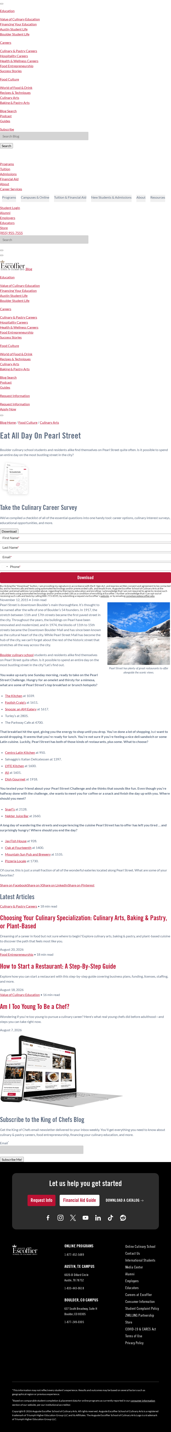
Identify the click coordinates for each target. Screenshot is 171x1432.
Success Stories (11, 71)
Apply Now (8, 409)
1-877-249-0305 (74, 1322)
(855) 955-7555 (11, 233)
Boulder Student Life (14, 34)
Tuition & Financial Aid (70, 197)
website (105, 596)
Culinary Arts (9, 98)
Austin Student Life (14, 29)
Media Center (134, 1267)
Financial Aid (9, 179)
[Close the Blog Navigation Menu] (1, 3)
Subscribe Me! (12, 1159)
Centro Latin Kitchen (20, 752)
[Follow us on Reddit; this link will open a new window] (123, 1217)
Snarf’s (10, 809)
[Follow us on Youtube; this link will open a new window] (85, 1217)
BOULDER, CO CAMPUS (81, 1300)
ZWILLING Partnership (139, 1316)
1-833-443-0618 (74, 1288)
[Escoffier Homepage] (13, 269)
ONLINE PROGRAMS (79, 1246)
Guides (5, 121)
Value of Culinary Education (20, 19)
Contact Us (132, 1254)
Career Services (11, 189)
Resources (157, 197)
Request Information (15, 396)
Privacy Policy (134, 1343)
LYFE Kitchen (14, 766)
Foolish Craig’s (15, 702)
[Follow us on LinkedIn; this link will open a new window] (98, 1217)
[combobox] (4, 566)
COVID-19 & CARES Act (140, 1329)
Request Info (41, 1200)
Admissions (8, 174)
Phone (15, 566)
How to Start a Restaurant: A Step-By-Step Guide (58, 966)
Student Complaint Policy (142, 1309)
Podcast (6, 116)
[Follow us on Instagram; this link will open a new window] (60, 1217)
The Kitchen (13, 696)
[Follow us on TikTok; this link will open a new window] (110, 1217)
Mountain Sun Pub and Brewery (28, 854)
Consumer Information (140, 1302)
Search (6, 146)
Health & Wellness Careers (19, 61)
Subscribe (7, 129)
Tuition (5, 169)
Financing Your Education (18, 24)
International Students (140, 1261)
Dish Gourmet (15, 779)
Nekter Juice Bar (17, 816)
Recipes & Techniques (15, 93)
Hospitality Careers (14, 56)
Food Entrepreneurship (16, 66)
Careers (5, 42)
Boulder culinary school (17, 655)
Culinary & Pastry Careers (18, 51)
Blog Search (8, 111)
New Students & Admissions (111, 197)
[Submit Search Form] (1, 250)
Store (4, 228)
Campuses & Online (35, 197)
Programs (7, 164)
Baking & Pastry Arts (15, 103)
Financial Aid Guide (79, 1200)
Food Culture (9, 79)
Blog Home (8, 422)
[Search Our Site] (1, 255)
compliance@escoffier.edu (140, 596)
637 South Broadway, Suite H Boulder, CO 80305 (80, 1312)
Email (7, 557)
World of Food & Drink (16, 88)
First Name (11, 538)
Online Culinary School (140, 1247)
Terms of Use (133, 1336)
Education (7, 11)
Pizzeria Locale (15, 861)
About (4, 184)
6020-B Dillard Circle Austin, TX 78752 (77, 1278)
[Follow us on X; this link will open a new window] (73, 1217)
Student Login (10, 208)
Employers (7, 218)
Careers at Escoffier (138, 1295)
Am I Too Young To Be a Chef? (34, 1006)
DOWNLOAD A (123, 1200)
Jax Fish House (15, 841)
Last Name (11, 547)
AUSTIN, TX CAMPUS (79, 1266)
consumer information (143, 1400)
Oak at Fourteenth (18, 848)
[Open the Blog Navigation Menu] (1, 415)
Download (9, 531)
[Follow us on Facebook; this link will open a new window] (48, 1217)
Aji (7, 772)
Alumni (5, 213)
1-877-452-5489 (74, 1255)
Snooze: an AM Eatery (20, 709)
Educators (7, 223)
